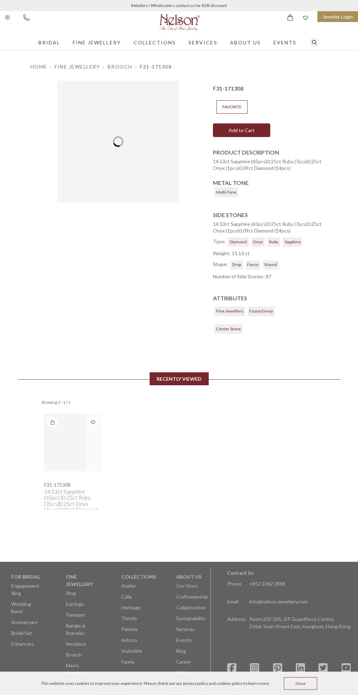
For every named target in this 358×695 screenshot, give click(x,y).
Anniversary (24, 622)
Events (284, 42)
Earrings (75, 604)
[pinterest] (277, 667)
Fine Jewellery (97, 42)
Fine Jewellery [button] (77, 67)
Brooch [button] (120, 67)
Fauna (127, 662)
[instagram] (254, 667)
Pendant (75, 615)
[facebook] (231, 667)
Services (202, 42)
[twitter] (323, 667)
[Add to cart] (52, 422)
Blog (181, 651)
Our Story (187, 586)
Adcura (129, 640)
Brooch (74, 655)
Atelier (128, 586)
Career (183, 662)
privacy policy (195, 683)
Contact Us (240, 573)
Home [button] (38, 67)
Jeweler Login (338, 17)
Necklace (76, 644)
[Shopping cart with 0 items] (290, 17)
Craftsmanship (192, 597)
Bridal (49, 42)
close (300, 683)
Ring (71, 593)
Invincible (131, 651)
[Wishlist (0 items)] (305, 17)
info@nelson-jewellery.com (278, 601)
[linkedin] (300, 667)
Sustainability (191, 618)
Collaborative (190, 607)
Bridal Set (21, 633)
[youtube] (346, 667)
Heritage (131, 607)
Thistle (129, 618)
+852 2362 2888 (267, 584)
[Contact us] (26, 17)
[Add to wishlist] (93, 422)
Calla (126, 597)
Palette (129, 629)
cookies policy (229, 683)
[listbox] (118, 141)
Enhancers (22, 644)
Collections (155, 42)
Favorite (232, 106)
